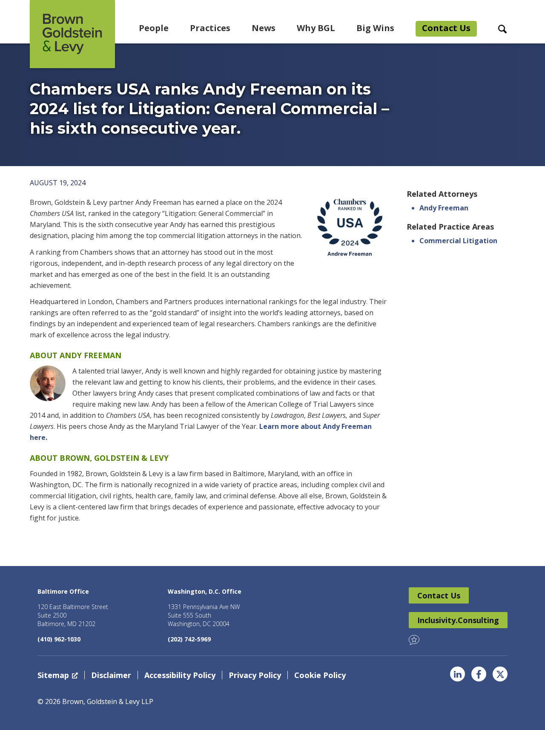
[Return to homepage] (72, 34)
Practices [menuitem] (210, 28)
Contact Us (438, 595)
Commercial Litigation (458, 240)
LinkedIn (457, 674)
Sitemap (53, 675)
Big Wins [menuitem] (375, 28)
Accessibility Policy (179, 675)
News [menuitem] (263, 28)
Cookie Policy (320, 675)
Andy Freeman (443, 208)
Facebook (478, 674)
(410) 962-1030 (58, 639)
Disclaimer (111, 675)
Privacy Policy (255, 675)
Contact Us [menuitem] (446, 28)
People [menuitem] (154, 28)
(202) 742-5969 (189, 639)
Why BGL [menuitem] (316, 28)
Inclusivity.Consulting (458, 620)
